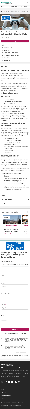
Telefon (3, 315)
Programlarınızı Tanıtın (6, 395)
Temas (2, 398)
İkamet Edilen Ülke (6, 294)
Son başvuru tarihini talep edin (11, 55)
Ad (2, 272)
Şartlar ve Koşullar (4, 405)
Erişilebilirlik (18, 405)
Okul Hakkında (15, 6)
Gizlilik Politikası (12, 405)
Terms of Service (4, 356)
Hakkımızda (3, 392)
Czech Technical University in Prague (10, 31)
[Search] (24, 2)
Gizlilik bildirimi (23, 352)
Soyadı (3, 283)
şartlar (17, 352)
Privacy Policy (23, 355)
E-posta (3, 304)
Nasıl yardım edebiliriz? (7, 261)
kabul (8, 6)
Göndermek (15, 329)
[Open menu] (27, 2)
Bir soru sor (24, 6)
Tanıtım (3, 6)
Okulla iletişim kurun (15, 41)
